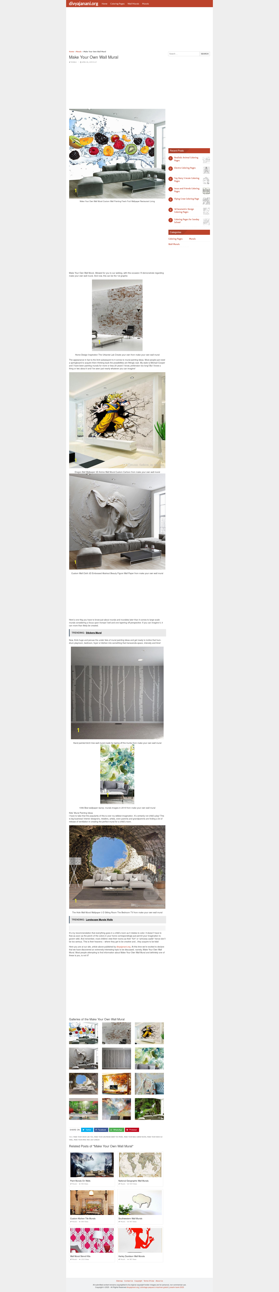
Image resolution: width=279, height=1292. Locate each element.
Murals (145, 3)
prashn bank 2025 (177, 1287)
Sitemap (119, 1281)
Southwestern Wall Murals (130, 1218)
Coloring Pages (117, 3)
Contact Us (128, 1281)
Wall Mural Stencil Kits (80, 1256)
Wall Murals (133, 3)
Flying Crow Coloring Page (186, 199)
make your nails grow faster (135, 1137)
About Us (159, 1281)
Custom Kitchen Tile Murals (82, 1218)
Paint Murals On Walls (80, 1180)
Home (104, 3)
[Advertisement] (139, 29)
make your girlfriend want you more (108, 1137)
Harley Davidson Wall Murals (131, 1256)
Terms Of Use (149, 1281)
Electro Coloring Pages (185, 168)
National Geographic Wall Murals (133, 1180)
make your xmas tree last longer (86, 1140)
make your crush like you (83, 1137)
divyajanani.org (83, 3)
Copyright (138, 1281)
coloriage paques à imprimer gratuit (154, 1287)
